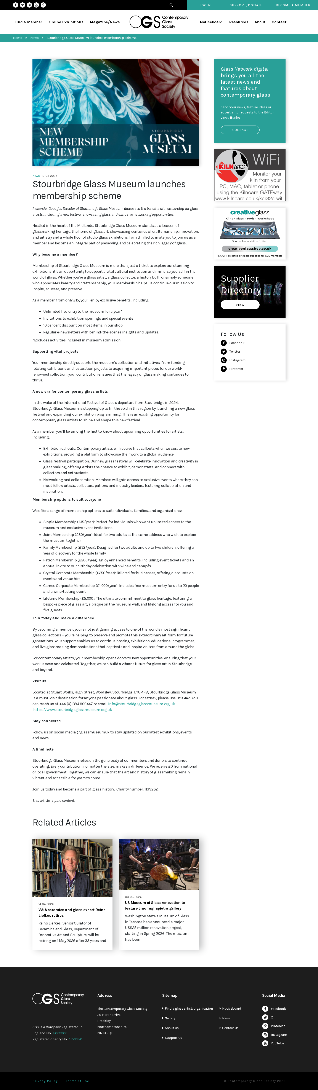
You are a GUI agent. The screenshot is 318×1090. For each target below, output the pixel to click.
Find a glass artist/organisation (189, 1008)
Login (205, 5)
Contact (279, 22)
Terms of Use (77, 1081)
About (260, 22)
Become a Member (293, 5)
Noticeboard (211, 22)
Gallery (170, 1018)
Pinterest (43, 5)
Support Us (173, 1038)
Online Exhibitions (66, 22)
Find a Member (28, 22)
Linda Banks (230, 117)
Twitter (22, 5)
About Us (172, 1028)
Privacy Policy (45, 1081)
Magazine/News (105, 22)
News (226, 1018)
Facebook (15, 5)
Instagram (29, 5)
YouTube (36, 5)
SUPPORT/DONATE (246, 5)
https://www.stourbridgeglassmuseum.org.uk (72, 709)
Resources (238, 22)
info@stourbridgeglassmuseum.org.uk (141, 703)
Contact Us (230, 1028)
